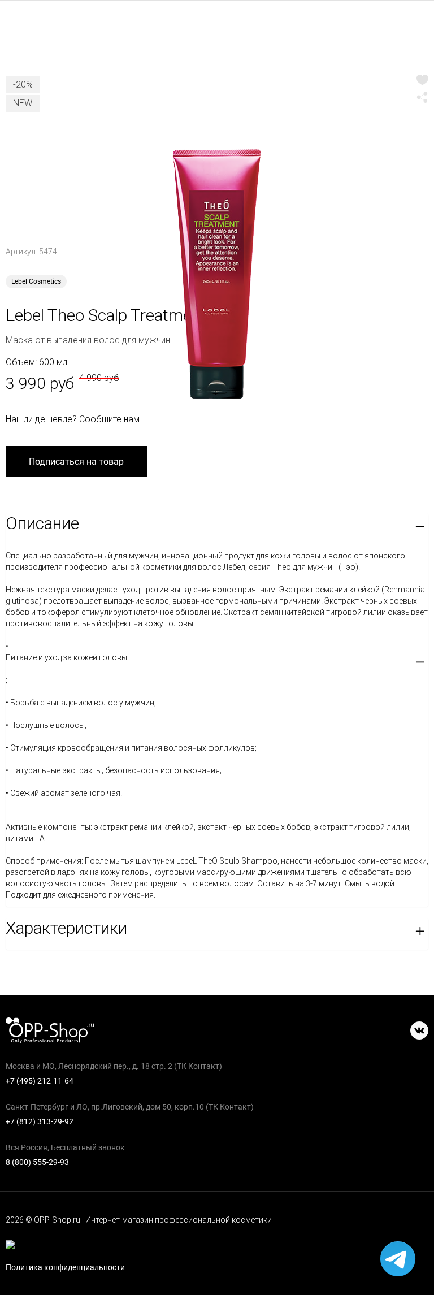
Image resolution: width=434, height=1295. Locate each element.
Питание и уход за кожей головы (66, 657)
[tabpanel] (217, 274)
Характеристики (66, 928)
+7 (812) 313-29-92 (39, 1121)
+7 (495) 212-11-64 (39, 1080)
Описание (42, 523)
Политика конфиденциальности (65, 1267)
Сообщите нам (109, 419)
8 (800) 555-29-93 (37, 1162)
